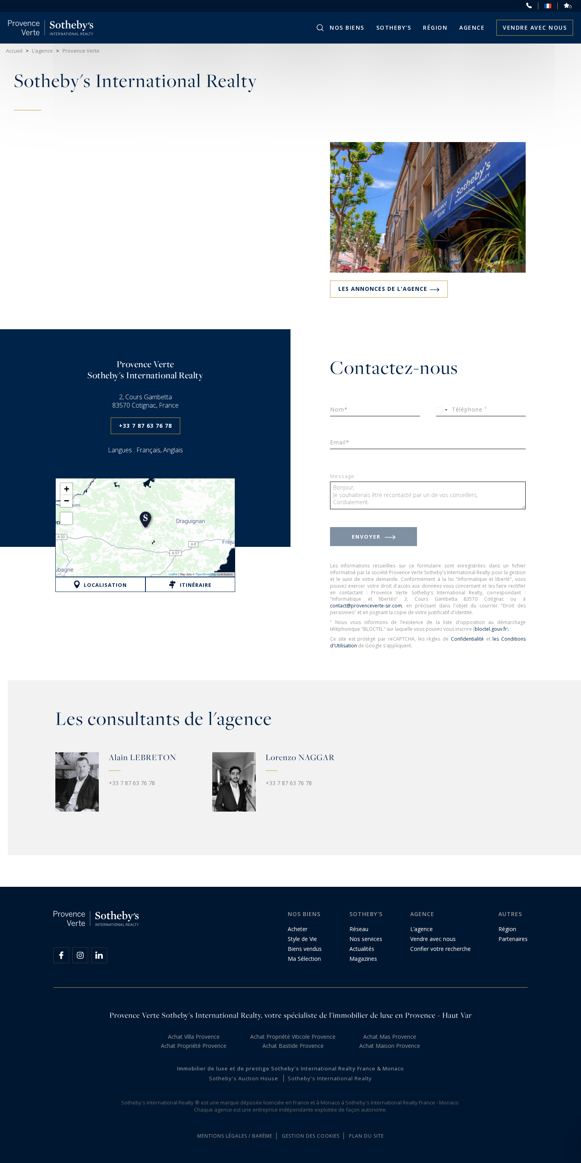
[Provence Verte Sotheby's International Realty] (51, 28)
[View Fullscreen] (66, 518)
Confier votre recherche (440, 948)
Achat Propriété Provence (193, 1045)
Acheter (297, 929)
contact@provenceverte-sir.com (366, 605)
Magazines (363, 958)
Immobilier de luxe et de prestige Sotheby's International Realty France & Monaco (290, 1068)
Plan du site (366, 1136)
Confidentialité (467, 639)
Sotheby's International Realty (330, 1078)
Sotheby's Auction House (243, 1078)
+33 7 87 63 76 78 (145, 425)
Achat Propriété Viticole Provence (293, 1036)
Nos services (365, 939)
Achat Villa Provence (194, 1036)
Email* (339, 442)
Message (342, 476)
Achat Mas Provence (389, 1036)
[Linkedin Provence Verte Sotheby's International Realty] (99, 955)
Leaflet (173, 574)
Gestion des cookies (311, 1136)
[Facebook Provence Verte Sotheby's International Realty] (61, 955)
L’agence (421, 929)
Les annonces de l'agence (382, 288)
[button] (145, 519)
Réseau (358, 929)
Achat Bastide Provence (293, 1045)
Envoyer (367, 536)
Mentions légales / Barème (234, 1136)
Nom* (339, 409)
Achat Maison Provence (389, 1045)
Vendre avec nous (535, 27)
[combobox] (443, 410)
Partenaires (513, 939)
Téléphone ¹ (469, 409)
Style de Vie (302, 939)
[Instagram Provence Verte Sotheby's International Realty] (80, 955)
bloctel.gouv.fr (491, 629)
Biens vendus (305, 948)
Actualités (361, 948)
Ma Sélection (304, 958)
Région (435, 27)
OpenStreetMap (206, 574)
